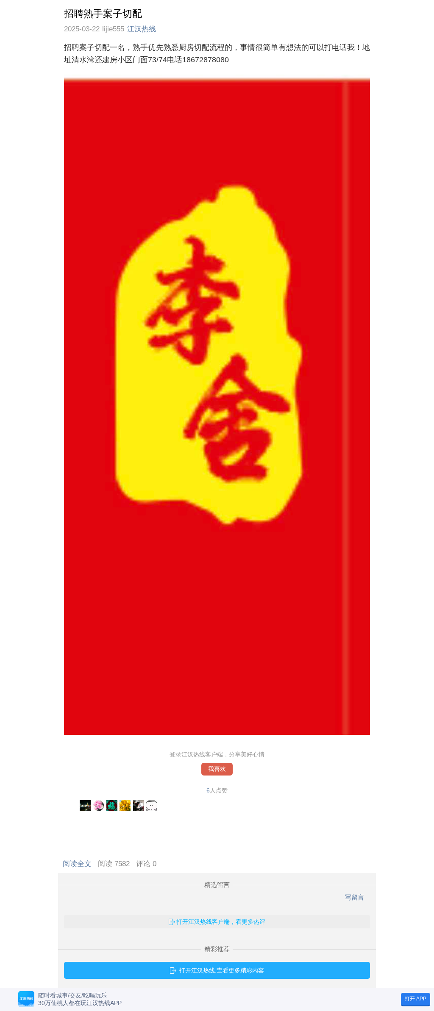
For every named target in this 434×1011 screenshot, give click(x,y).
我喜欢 (217, 769)
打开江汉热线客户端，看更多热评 (220, 921)
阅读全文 (79, 864)
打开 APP (415, 999)
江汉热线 (141, 29)
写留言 (354, 897)
